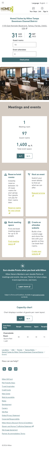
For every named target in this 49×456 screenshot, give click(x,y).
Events (4, 354)
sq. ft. (20, 156)
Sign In (45, 11)
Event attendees (19, 50)
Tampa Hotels (30, 350)
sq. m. (28, 156)
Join (39, 11)
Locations (5, 350)
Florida (19, 350)
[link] (15, 210)
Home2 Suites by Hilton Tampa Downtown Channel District (22, 352)
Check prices (30, 60)
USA (13, 350)
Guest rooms (18, 40)
